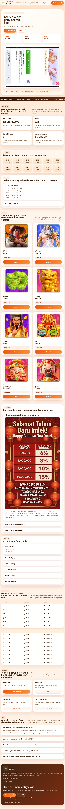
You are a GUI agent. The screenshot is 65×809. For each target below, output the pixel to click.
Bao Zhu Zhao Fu (10, 581)
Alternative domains (11, 203)
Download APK (57, 3)
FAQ (37, 3)
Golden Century (10, 575)
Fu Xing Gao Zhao (10, 570)
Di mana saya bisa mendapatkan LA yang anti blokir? (20, 751)
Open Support (48, 708)
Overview (18, 3)
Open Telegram (16, 691)
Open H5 (46, 3)
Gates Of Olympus (11, 558)
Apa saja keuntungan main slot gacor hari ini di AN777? (21, 757)
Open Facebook (16, 708)
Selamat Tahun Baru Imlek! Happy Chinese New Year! (22, 415)
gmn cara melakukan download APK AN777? (18, 739)
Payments (32, 3)
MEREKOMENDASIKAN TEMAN (15, 524)
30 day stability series (12, 185)
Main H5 (21, 30)
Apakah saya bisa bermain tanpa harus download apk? (21, 745)
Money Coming (10, 564)
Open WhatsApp (48, 691)
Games (25, 3)
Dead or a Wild (9, 546)
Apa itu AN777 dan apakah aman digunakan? (18, 727)
